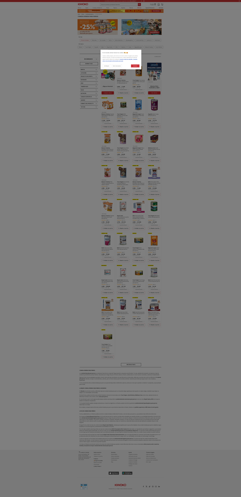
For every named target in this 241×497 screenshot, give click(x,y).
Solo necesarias (117, 66)
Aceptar (135, 66)
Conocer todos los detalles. (126, 59)
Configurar (106, 66)
